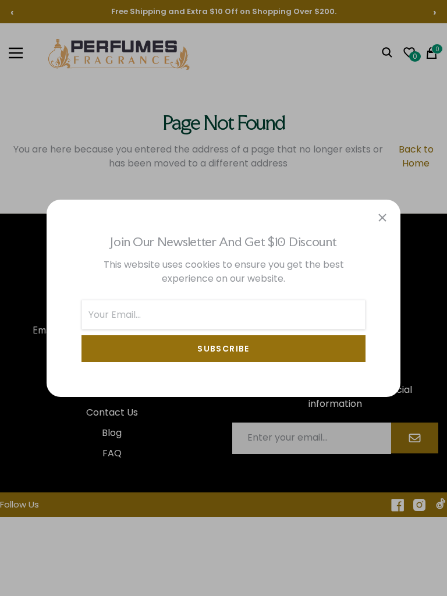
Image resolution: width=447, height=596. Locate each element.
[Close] (382, 218)
